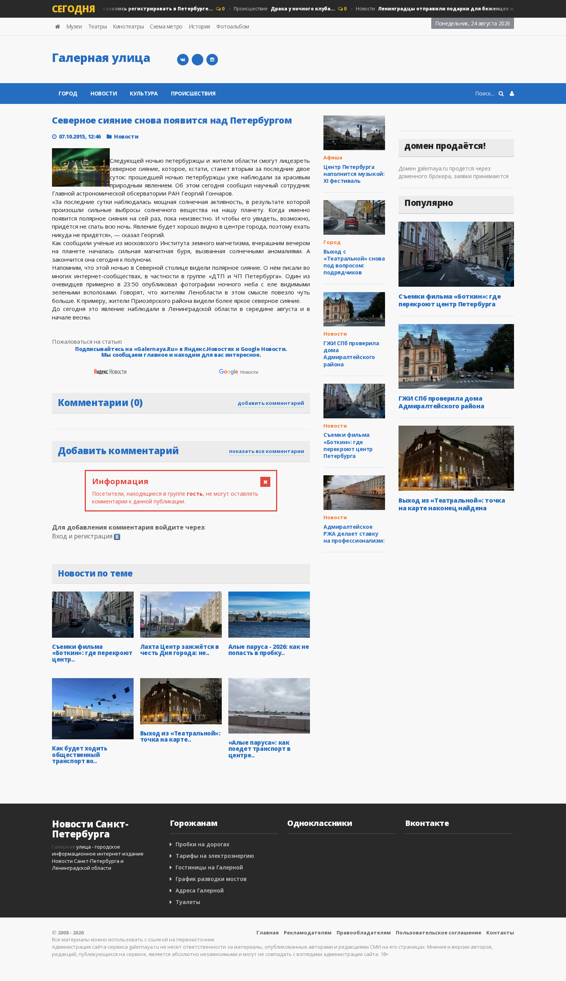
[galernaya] (212, 59)
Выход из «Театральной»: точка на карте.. (180, 736)
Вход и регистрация (82, 536)
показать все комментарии (266, 451)
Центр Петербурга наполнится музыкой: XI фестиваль (353, 173)
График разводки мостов (211, 878)
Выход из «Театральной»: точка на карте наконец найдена (452, 504)
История (199, 26)
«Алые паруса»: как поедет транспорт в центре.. (259, 749)
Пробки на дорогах (202, 844)
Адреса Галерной (200, 890)
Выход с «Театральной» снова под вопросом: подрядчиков (354, 262)
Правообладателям (364, 932)
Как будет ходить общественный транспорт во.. (79, 754)
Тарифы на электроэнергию (215, 855)
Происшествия (193, 93)
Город (68, 93)
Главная (267, 932)
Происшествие (275, 8)
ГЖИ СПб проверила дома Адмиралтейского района (351, 353)
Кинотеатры (128, 26)
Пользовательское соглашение (438, 932)
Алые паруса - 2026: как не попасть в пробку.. (268, 650)
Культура (144, 93)
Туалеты (188, 902)
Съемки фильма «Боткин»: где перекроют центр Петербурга (348, 445)
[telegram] (197, 59)
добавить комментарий (271, 402)
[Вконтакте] (183, 59)
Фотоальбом (232, 26)
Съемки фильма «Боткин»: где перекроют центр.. (92, 653)
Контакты (500, 932)
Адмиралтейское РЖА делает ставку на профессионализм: (353, 533)
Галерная (63, 846)
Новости (107, 8)
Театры (97, 26)
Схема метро (166, 26)
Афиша (332, 157)
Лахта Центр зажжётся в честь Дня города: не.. (179, 650)
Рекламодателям (308, 932)
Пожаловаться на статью (87, 341)
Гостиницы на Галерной (209, 867)
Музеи (74, 26)
